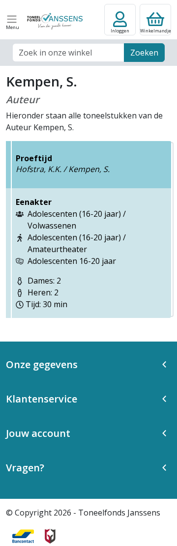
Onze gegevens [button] (42, 364)
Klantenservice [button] (41, 398)
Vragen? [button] (25, 467)
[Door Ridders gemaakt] (50, 536)
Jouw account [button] (38, 433)
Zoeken (144, 52)
